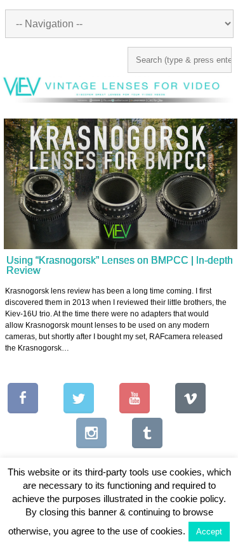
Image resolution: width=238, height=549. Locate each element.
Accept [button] (209, 531)
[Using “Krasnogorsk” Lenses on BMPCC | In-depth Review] (120, 184)
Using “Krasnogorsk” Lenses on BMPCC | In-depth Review (119, 265)
